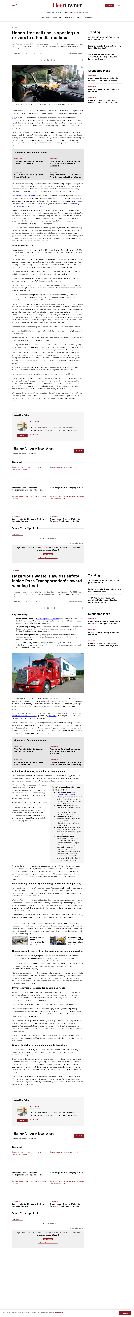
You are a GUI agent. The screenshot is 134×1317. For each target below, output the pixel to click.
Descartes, (52, 734)
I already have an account (48, 576)
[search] (17, 5)
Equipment (89, 17)
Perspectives (69, 17)
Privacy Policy (59, 1312)
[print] (83, 60)
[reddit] (51, 60)
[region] (48, 556)
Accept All (125, 1313)
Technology (57, 17)
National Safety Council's (25, 199)
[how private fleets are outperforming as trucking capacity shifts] (20, 966)
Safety (79, 17)
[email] (54, 60)
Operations (45, 17)
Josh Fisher (16, 53)
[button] (13, 5)
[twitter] (48, 60)
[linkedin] (45, 60)
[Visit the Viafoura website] (79, 561)
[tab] (17, 552)
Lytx (13, 118)
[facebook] (41, 60)
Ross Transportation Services (47, 637)
